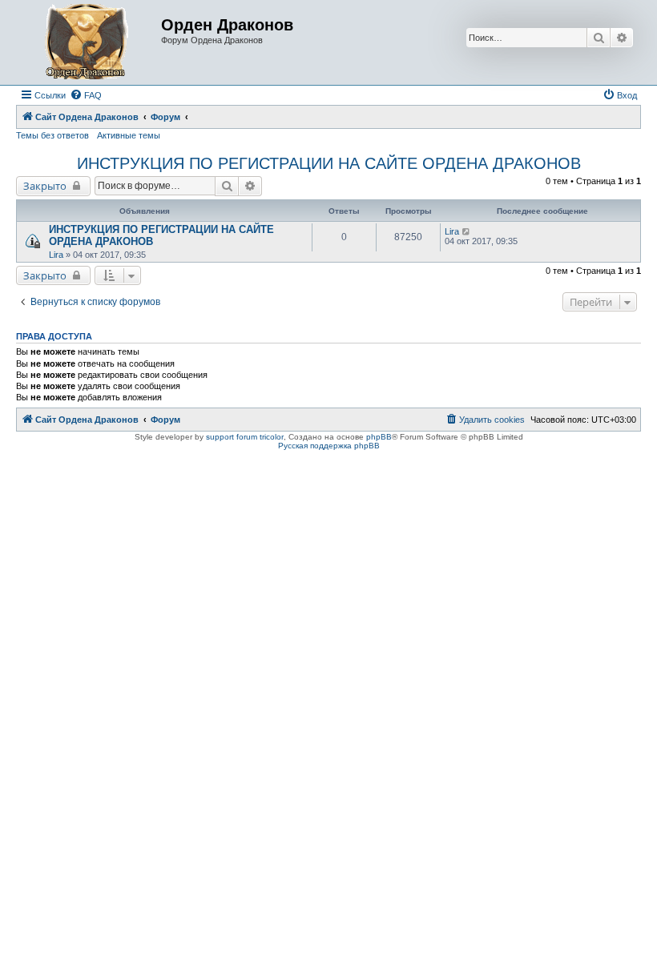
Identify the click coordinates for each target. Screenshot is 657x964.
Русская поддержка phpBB (329, 445)
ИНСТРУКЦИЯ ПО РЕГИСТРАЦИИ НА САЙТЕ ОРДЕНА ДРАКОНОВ (329, 163)
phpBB (379, 436)
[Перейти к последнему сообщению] (467, 231)
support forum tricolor (245, 436)
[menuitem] (86, 95)
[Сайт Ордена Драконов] (90, 42)
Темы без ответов (52, 135)
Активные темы (128, 135)
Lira (56, 254)
